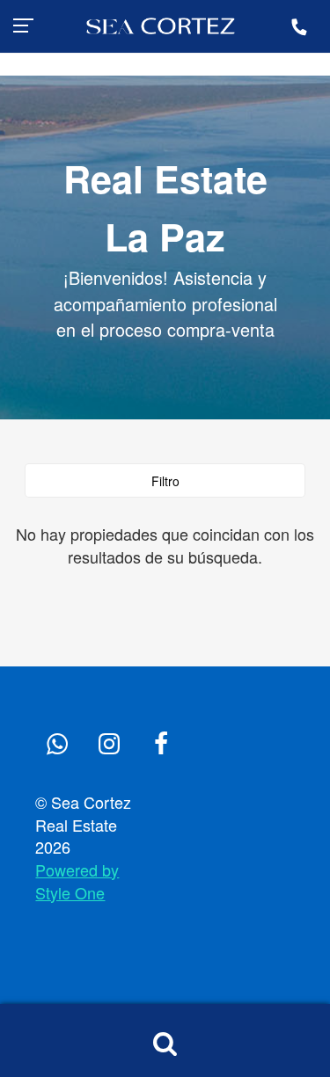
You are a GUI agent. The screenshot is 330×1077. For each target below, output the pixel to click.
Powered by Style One (77, 881)
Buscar (165, 1043)
